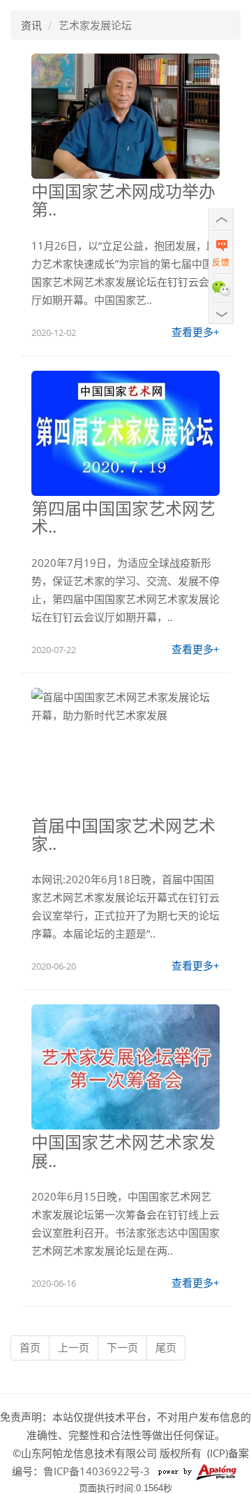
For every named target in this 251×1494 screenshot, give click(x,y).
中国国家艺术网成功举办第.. (123, 199)
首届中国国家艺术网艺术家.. (123, 834)
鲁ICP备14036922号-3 (96, 1471)
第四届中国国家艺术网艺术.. (123, 517)
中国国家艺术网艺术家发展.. (123, 1150)
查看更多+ (196, 332)
